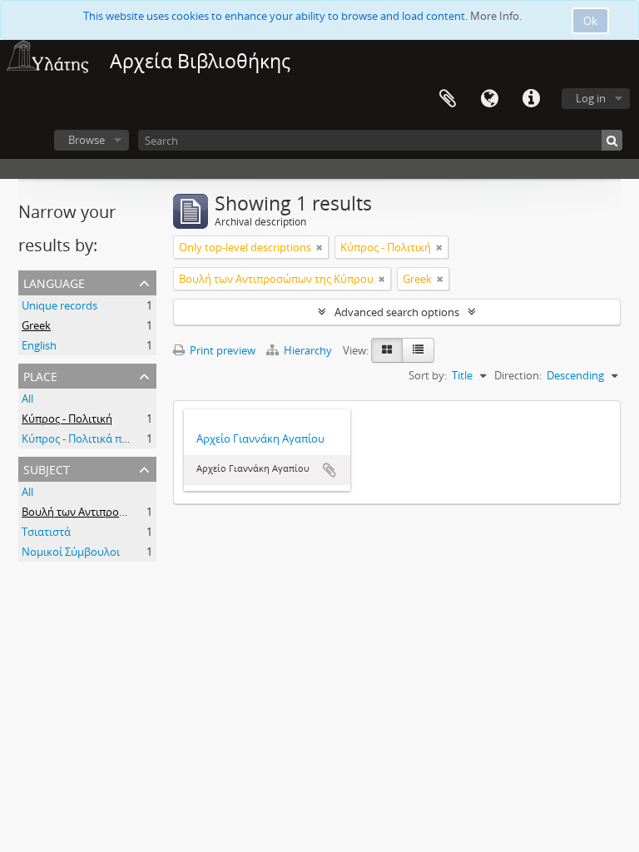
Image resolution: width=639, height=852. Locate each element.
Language (489, 99)
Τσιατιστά (46, 531)
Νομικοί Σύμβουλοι (71, 551)
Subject (46, 468)
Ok (590, 20)
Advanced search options (396, 312)
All (27, 398)
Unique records (59, 305)
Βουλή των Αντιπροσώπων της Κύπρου (119, 511)
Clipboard (447, 99)
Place (40, 375)
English (39, 345)
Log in (591, 98)
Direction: (518, 375)
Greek (36, 325)
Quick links (531, 99)
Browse (86, 139)
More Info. (496, 15)
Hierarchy (307, 350)
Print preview (221, 350)
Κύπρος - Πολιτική (67, 418)
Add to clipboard (329, 470)
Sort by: (428, 375)
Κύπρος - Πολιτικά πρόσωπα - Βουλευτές (123, 438)
